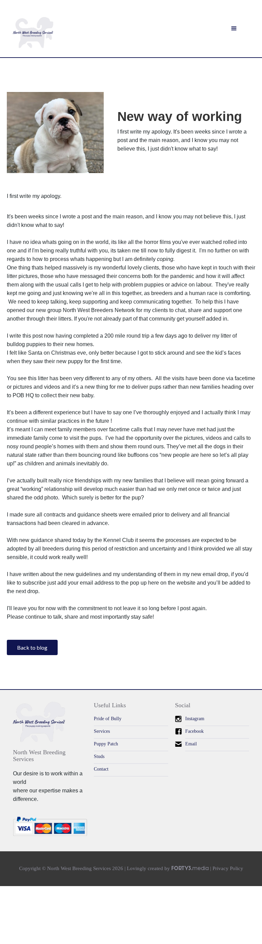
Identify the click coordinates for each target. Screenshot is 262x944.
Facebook (194, 731)
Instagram (194, 718)
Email (191, 743)
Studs (99, 756)
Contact (101, 769)
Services (102, 731)
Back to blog (32, 647)
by (186, 868)
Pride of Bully (107, 718)
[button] (234, 28)
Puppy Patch (106, 743)
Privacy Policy (228, 868)
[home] (33, 32)
